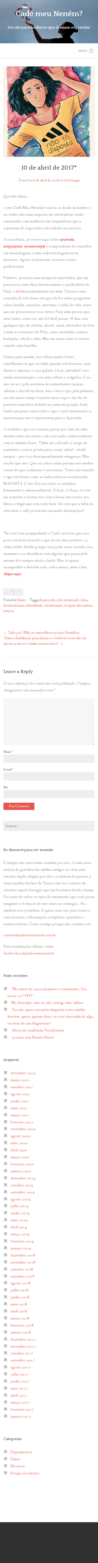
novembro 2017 (23, 1346)
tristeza (8, 611)
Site (5, 787)
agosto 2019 (20, 1199)
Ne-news (17, 1466)
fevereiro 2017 (22, 1409)
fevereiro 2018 (22, 1325)
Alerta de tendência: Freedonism (37, 1030)
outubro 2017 (21, 1353)
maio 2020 (18, 1143)
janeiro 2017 (20, 1416)
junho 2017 (19, 1381)
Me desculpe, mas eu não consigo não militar (47, 1002)
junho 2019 (19, 1213)
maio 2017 (18, 1388)
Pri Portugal (72, 180)
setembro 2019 (22, 1192)
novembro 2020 (23, 1129)
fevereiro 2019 (22, 1241)
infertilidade (34, 605)
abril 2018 (18, 1311)
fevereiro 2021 (22, 1122)
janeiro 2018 (20, 1332)
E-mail (8, 770)
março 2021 (19, 1115)
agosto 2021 (20, 1094)
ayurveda (48, 600)
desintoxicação (13, 605)
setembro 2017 (22, 1360)
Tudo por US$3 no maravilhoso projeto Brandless (41, 632)
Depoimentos (21, 1452)
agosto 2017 (20, 1367)
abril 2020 (18, 1150)
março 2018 (19, 1318)
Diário (21, 600)
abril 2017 (18, 1395)
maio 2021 (18, 1108)
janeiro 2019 (20, 1248)
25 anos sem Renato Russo (32, 1037)
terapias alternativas (78, 605)
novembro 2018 (23, 1262)
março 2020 (19, 1157)
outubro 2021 (21, 1087)
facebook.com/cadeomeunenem (29, 953)
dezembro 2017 (22, 1339)
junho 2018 (19, 1297)
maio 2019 (18, 1220)
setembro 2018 (22, 1276)
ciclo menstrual (67, 600)
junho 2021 (19, 1101)
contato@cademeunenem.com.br (29, 935)
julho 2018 (19, 1290)
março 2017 (19, 1402)
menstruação (53, 605)
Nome (8, 752)
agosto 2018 (20, 1283)
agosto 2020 (20, 1136)
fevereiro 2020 (22, 1164)
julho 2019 (19, 1206)
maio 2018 (18, 1304)
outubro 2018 (21, 1269)
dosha (21, 291)
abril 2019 (18, 1227)
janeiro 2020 (20, 1171)
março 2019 (19, 1234)
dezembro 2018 (22, 1255)
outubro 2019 (21, 1185)
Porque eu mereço (24, 1473)
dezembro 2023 (22, 1073)
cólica (83, 600)
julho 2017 (19, 1374)
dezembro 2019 (22, 1178)
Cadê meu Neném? (49, 14)
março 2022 (19, 1080)
